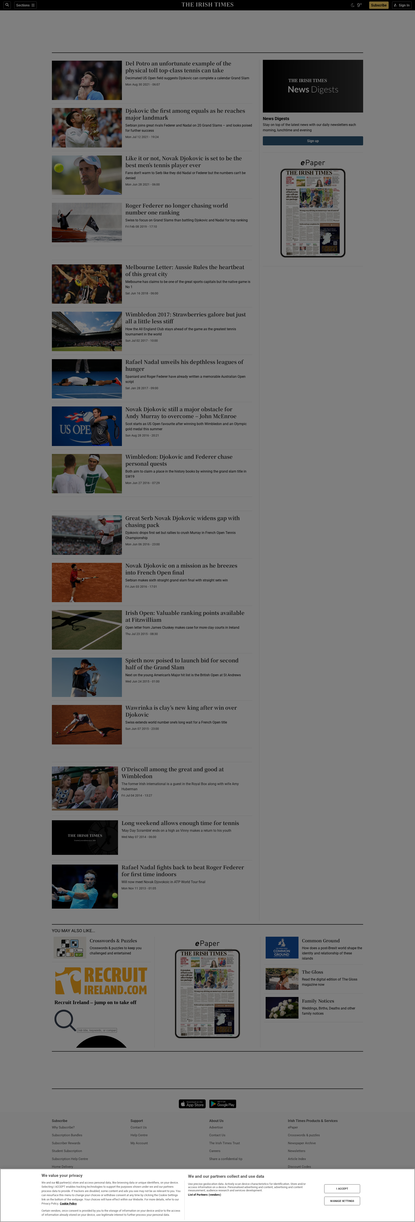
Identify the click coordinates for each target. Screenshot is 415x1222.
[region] (207, 1195)
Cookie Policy (68, 1203)
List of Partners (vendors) (204, 1194)
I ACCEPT (342, 1188)
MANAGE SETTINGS (342, 1200)
